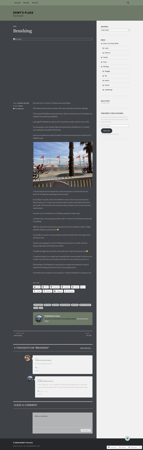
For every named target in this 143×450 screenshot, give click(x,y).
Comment (86, 430)
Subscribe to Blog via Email (112, 113)
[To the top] (127, 438)
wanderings (108, 90)
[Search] (128, 2)
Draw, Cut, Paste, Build (110, 43)
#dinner (55, 304)
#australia (38, 304)
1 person (46, 391)
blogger (107, 71)
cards (106, 48)
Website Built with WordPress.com (26, 446)
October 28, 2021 (23, 103)
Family (105, 57)
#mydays (75, 304)
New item (17, 3)
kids (35, 307)
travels (107, 85)
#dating (47, 304)
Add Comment (85, 348)
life (14, 26)
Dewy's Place (23, 12)
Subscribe (106, 131)
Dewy (21, 106)
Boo (36, 359)
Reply (37, 371)
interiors (107, 53)
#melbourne (65, 304)
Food (105, 62)
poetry (107, 80)
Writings (106, 66)
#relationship (85, 304)
